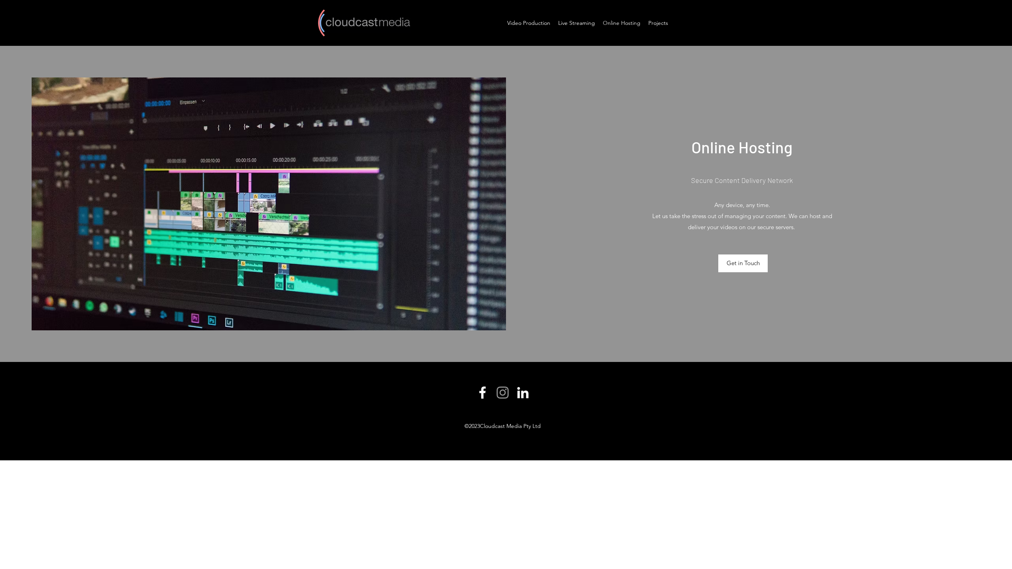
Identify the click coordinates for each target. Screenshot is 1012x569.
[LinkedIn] (523, 392)
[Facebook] (482, 392)
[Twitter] (503, 392)
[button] (743, 263)
